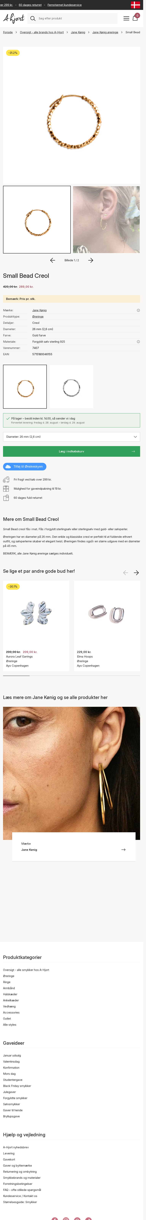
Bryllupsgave (11, 1116)
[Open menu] (126, 18)
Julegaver (9, 1092)
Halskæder (10, 994)
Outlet (7, 1018)
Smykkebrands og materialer (21, 1177)
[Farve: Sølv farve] (71, 386)
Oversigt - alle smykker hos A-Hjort (26, 970)
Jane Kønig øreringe (105, 32)
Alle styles (9, 1024)
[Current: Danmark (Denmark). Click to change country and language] (135, 5)
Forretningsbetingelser (17, 1184)
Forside (8, 32)
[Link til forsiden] (13, 18)
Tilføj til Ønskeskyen (28, 466)
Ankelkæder (11, 1000)
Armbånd (9, 988)
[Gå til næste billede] (90, 260)
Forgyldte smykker (15, 1098)
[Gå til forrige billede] (52, 260)
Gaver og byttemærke (17, 1165)
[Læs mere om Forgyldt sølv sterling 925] (138, 341)
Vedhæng (9, 1006)
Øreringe (38, 316)
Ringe (6, 982)
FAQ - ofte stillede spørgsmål (22, 1190)
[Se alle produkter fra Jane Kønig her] (138, 310)
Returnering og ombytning (20, 1171)
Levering (8, 1153)
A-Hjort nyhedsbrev (16, 1147)
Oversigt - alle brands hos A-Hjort (42, 32)
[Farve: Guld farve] (25, 386)
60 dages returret (24, 5)
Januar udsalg (12, 1055)
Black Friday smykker (17, 1086)
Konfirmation (11, 1067)
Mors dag (9, 1073)
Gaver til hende (13, 1110)
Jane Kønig (78, 32)
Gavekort (9, 1159)
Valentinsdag (11, 1061)
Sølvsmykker (11, 1104)
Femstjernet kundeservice (59, 5)
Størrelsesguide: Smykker (20, 1202)
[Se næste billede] (136, 573)
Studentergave (12, 1080)
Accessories (11, 1012)
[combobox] (76, 18)
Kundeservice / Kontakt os (20, 1196)
